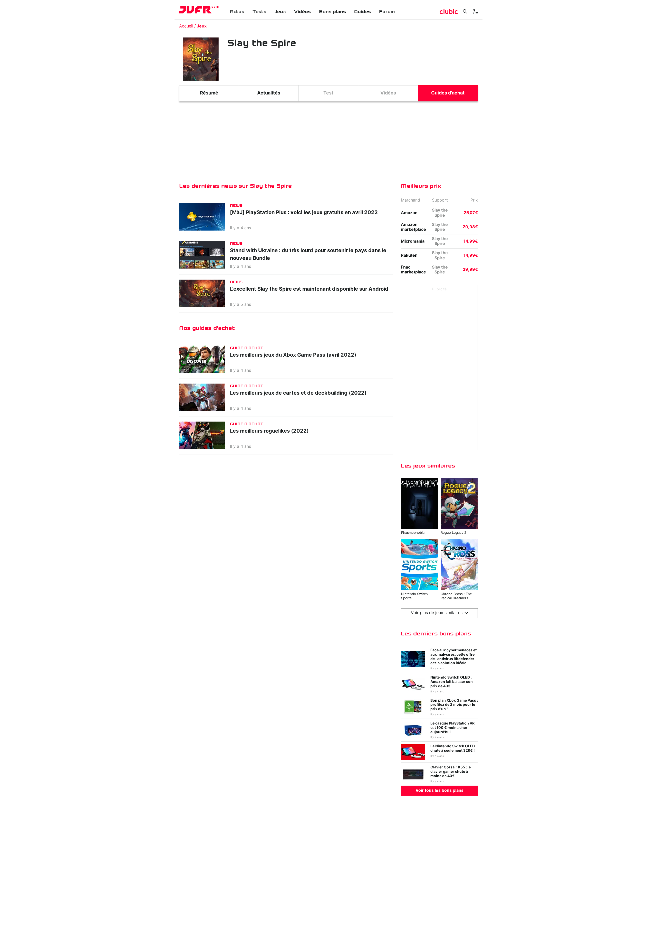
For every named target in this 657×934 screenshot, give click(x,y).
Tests (259, 11)
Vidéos (302, 11)
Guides (362, 11)
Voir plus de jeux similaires (436, 613)
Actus (237, 11)
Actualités (268, 93)
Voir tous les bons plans (439, 790)
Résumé (209, 93)
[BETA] (195, 9)
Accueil (186, 26)
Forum (387, 11)
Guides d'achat (448, 93)
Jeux (280, 11)
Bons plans (332, 11)
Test (328, 93)
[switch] (475, 11)
